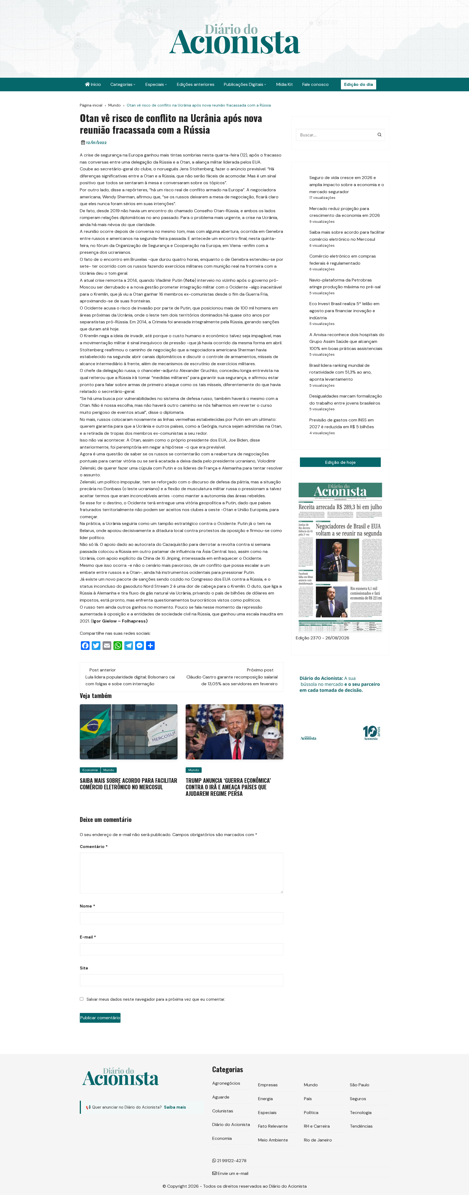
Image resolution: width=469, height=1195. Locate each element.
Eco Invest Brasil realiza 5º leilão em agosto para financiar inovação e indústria (344, 310)
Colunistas (222, 1111)
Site (84, 968)
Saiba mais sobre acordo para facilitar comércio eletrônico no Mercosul (128, 783)
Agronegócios (226, 1083)
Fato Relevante (273, 1126)
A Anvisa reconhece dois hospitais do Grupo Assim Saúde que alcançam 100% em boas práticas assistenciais (346, 341)
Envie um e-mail (232, 1173)
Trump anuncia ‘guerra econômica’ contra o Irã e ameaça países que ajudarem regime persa (228, 786)
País (308, 1099)
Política (311, 1112)
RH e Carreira (317, 1126)
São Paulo (359, 1085)
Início (95, 84)
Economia (90, 770)
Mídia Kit (284, 84)
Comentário (94, 846)
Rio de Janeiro (318, 1140)
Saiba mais (175, 1107)
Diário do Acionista (231, 1124)
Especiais (154, 84)
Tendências (361, 1126)
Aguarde (220, 1097)
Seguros (358, 1099)
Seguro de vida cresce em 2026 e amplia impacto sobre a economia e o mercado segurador (346, 184)
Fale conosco (315, 84)
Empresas (268, 1085)
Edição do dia (358, 84)
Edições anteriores (195, 84)
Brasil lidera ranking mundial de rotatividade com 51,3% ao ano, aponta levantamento (340, 372)
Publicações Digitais (243, 84)
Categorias (121, 84)
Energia (265, 1099)
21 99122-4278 (231, 1160)
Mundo (108, 770)
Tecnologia (361, 1112)
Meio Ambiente (273, 1140)
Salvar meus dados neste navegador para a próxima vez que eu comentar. (156, 999)
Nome (87, 906)
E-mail (88, 937)
